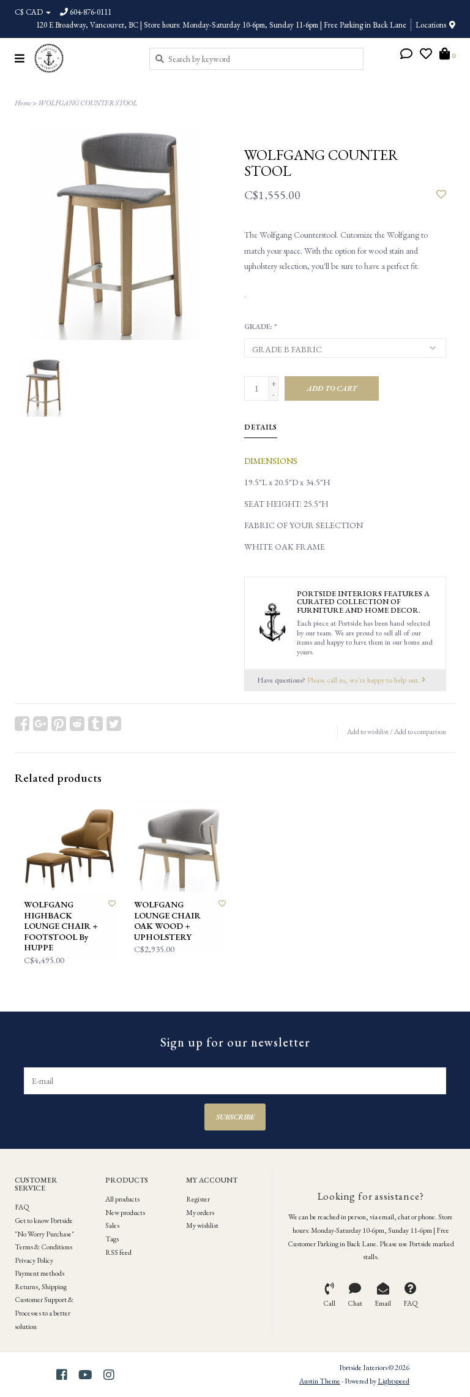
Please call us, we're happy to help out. (364, 680)
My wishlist (202, 1225)
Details (260, 427)
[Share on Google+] (40, 723)
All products (122, 1199)
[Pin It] (58, 723)
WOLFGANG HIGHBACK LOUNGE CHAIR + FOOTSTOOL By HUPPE (61, 926)
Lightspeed (393, 1381)
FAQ (22, 1207)
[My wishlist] (426, 55)
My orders (200, 1212)
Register (198, 1199)
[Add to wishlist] (441, 194)
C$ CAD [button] (30, 12)
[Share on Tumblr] (95, 723)
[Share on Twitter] (113, 723)
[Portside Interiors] (82, 58)
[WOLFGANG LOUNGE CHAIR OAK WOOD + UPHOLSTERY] (180, 846)
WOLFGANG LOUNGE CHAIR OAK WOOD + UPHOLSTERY (167, 920)
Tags (112, 1239)
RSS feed (118, 1252)
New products (125, 1212)
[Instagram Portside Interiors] (109, 1375)
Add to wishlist (368, 731)
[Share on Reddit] (77, 723)
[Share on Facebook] (22, 723)
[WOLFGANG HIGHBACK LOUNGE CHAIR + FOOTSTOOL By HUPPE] (70, 846)
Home (23, 103)
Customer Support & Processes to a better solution (44, 1313)
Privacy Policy (34, 1260)
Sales (112, 1225)
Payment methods (39, 1273)
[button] (406, 55)
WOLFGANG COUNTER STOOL (87, 103)
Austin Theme (319, 1381)
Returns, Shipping (41, 1287)
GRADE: (260, 326)
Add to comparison (420, 731)
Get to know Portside (44, 1220)
